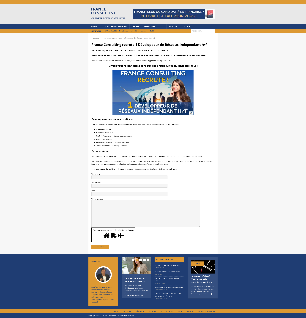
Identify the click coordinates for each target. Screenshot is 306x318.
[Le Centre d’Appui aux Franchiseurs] (136, 265)
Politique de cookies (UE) (206, 311)
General (190, 311)
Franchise (152, 311)
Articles (173, 26)
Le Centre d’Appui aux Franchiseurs (135, 280)
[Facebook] (206, 2)
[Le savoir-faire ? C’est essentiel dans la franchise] (203, 267)
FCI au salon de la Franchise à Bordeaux (169, 287)
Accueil (94, 26)
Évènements (140, 311)
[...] (144, 295)
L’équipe (135, 26)
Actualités (127, 311)
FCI (163, 26)
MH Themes (130, 316)
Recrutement (150, 26)
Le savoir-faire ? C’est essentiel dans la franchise (201, 279)
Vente (180, 311)
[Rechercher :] (203, 31)
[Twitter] (215, 2)
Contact (186, 26)
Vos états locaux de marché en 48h (167, 265)
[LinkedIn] (201, 2)
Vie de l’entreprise (166, 311)
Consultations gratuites (115, 26)
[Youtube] (211, 2)
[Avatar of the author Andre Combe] (103, 280)
